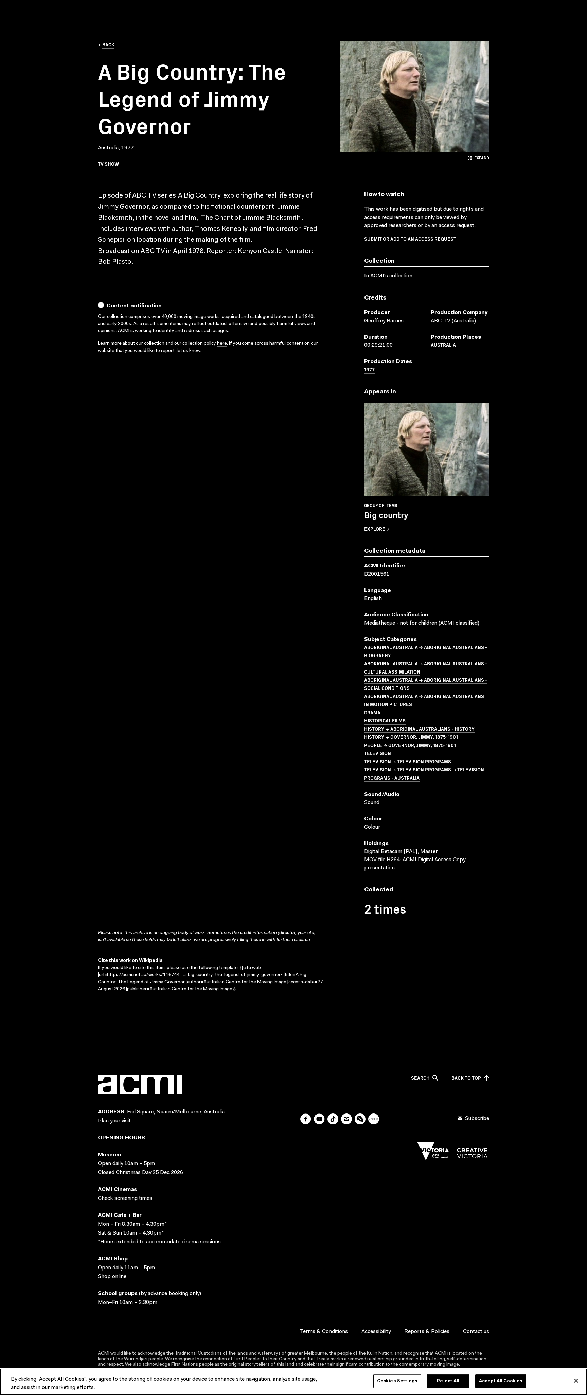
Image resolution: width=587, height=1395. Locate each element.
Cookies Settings (397, 1381)
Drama (372, 712)
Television (377, 753)
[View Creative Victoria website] (452, 1153)
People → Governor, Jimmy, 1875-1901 (410, 745)
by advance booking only (170, 1293)
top (466, 1078)
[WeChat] (360, 1118)
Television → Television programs (407, 761)
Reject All (448, 1381)
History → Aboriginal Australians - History (419, 728)
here (222, 343)
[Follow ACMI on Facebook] (305, 1118)
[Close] (576, 1380)
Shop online (112, 1276)
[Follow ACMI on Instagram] (346, 1118)
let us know (188, 350)
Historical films (385, 720)
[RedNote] (373, 1118)
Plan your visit (114, 1121)
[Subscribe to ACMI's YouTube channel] (319, 1118)
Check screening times (125, 1198)
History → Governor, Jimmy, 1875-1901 (411, 736)
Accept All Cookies (500, 1381)
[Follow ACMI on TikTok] (332, 1118)
